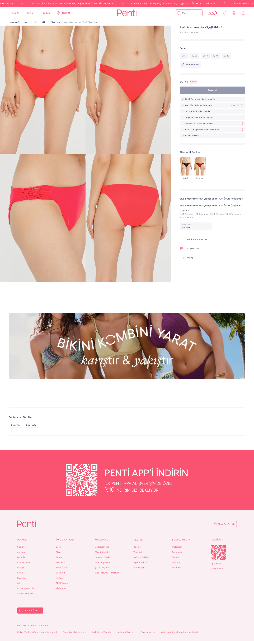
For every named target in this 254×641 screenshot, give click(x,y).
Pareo (59, 557)
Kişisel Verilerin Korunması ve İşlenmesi (37, 632)
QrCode (218, 552)
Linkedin (176, 567)
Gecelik (21, 557)
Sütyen (20, 547)
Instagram (177, 547)
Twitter (175, 557)
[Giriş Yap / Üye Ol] (234, 13)
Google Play (217, 568)
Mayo (58, 552)
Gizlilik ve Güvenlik (101, 632)
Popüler (22, 539)
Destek (138, 539)
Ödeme (137, 547)
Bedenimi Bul (192, 64)
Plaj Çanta (61, 588)
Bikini (43, 22)
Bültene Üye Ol (32, 610)
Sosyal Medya (181, 539)
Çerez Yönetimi (148, 632)
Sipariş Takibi (140, 562)
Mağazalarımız (102, 547)
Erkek (30, 13)
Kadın (15, 13)
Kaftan (59, 578)
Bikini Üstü (31, 425)
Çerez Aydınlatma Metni (74, 632)
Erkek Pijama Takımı (27, 588)
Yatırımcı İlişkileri (103, 557)
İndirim (66, 13)
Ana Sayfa (15, 22)
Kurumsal (101, 539)
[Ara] (179, 13)
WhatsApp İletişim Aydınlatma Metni (179, 632)
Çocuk (46, 13)
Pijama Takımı (24, 562)
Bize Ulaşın (138, 567)
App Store (216, 563)
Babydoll (21, 578)
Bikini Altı (55, 22)
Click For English (226, 524)
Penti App (217, 539)
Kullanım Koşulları (126, 632)
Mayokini (60, 562)
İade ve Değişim (141, 557)
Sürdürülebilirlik (103, 552)
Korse (20, 573)
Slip (19, 583)
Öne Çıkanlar (65, 539)
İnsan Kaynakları (103, 562)
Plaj (35, 22)
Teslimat (137, 552)
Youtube (176, 562)
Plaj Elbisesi (62, 583)
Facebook (177, 552)
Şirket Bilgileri (102, 567)
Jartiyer (21, 552)
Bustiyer (21, 567)
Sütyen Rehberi (25, 593)
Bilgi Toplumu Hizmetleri (107, 573)
